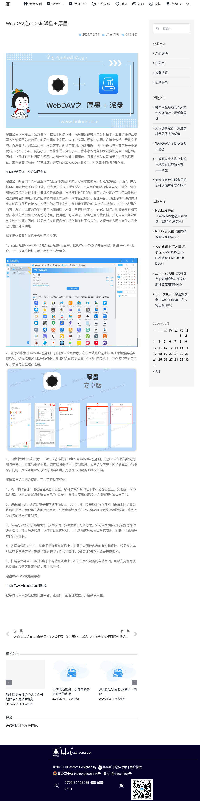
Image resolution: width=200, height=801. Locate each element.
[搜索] (187, 4)
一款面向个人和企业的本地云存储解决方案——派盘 (171, 164)
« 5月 (156, 371)
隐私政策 (121, 767)
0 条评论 (27, 704)
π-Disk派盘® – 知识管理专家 (26, 172)
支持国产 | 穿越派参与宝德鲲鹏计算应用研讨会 (171, 279)
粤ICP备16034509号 (117, 774)
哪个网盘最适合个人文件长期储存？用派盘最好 (171, 113)
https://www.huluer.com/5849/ (26, 586)
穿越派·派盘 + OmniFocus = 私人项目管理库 (171, 300)
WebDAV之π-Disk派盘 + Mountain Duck (169, 258)
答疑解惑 (161, 72)
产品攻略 (112, 34)
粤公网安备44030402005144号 (79, 774)
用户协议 (136, 767)
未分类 (160, 62)
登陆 (15, 725)
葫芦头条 (161, 82)
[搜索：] (171, 28)
